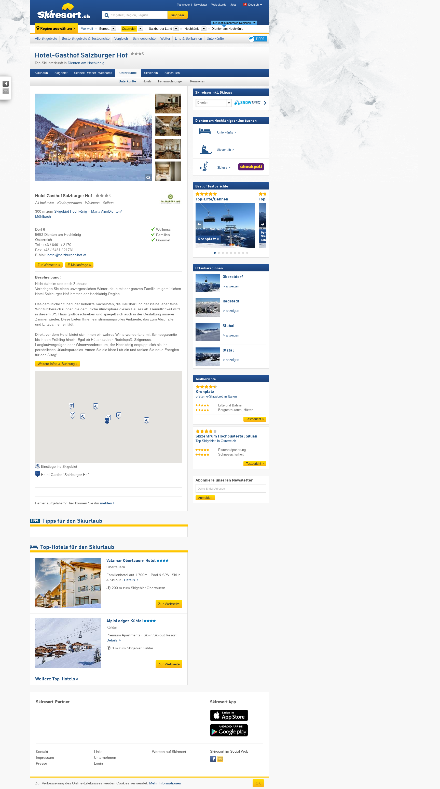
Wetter (165, 38)
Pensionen (197, 81)
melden (106, 503)
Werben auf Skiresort (169, 752)
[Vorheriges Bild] (199, 224)
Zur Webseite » (49, 265)
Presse (41, 763)
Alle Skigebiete (46, 38)
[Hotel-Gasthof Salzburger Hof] (93, 138)
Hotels (147, 81)
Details (130, 580)
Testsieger (183, 4)
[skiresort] (63, 12)
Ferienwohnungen (171, 81)
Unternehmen (105, 757)
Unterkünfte (215, 38)
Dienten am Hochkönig (86, 63)
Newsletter (200, 4)
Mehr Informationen (165, 783)
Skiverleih (151, 73)
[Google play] (229, 735)
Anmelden (205, 498)
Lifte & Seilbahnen (188, 38)
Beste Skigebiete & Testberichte (85, 38)
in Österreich (226, 441)
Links (98, 752)
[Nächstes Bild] (262, 224)
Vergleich (121, 38)
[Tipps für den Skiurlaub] (257, 38)
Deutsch (253, 4)
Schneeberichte (144, 38)
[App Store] (229, 721)
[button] (72, 415)
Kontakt (42, 752)
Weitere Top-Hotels (55, 679)
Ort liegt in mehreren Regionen (232, 22)
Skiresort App (223, 702)
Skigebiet (60, 73)
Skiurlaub (41, 73)
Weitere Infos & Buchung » (57, 364)
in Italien (230, 396)
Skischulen (172, 73)
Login (98, 763)
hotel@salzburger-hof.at (66, 255)
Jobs (233, 4)
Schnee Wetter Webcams (93, 73)
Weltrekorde (218, 4)
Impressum (45, 757)
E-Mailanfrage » (79, 265)
